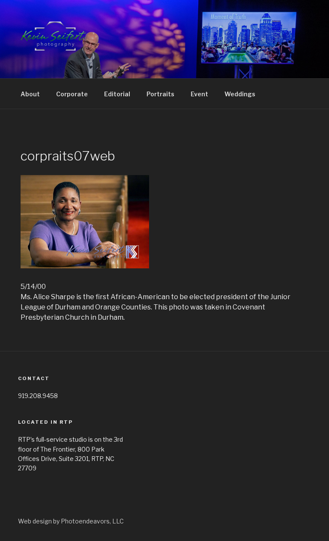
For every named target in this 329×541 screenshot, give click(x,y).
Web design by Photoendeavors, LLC (71, 521)
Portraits (160, 94)
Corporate (72, 94)
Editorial (117, 94)
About (30, 94)
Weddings (239, 94)
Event (199, 94)
